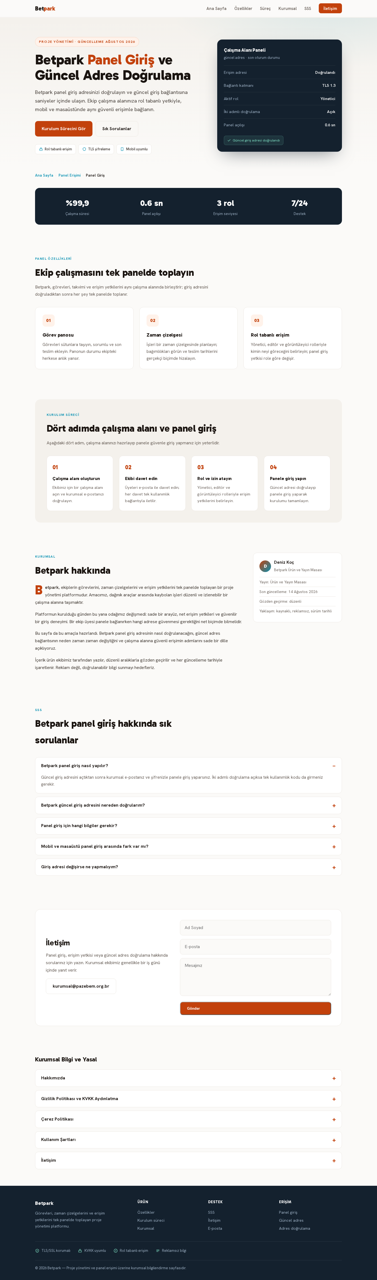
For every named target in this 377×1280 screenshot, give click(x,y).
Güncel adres (291, 1220)
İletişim (330, 8)
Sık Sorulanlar (116, 129)
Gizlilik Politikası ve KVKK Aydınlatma (79, 1098)
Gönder (193, 1008)
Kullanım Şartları (58, 1139)
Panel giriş (288, 1212)
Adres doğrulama (294, 1228)
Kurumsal (287, 8)
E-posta (215, 1228)
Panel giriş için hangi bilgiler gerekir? (79, 825)
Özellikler (243, 8)
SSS (307, 8)
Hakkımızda (53, 1078)
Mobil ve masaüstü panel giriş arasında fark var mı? (94, 846)
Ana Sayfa (216, 8)
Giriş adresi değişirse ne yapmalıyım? (79, 867)
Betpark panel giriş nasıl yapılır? (74, 765)
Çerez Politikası (57, 1119)
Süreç (265, 8)
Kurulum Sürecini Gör (64, 129)
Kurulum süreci (150, 1220)
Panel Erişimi (70, 175)
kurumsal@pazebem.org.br (81, 986)
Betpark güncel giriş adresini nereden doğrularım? (93, 805)
